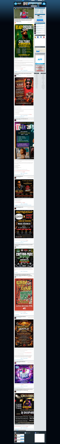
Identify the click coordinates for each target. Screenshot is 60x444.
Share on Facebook (25, 115)
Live (19, 174)
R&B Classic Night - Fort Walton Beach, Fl (21, 118)
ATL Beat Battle (18, 437)
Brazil (19, 71)
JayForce (43, 80)
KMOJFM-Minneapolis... (42, 9)
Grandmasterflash (17, 314)
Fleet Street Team (21, 242)
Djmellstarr (16, 272)
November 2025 (36, 81)
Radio (22, 359)
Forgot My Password (19, 0)
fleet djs (16, 359)
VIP (18, 174)
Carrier (24, 71)
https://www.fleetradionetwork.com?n (28, 352)
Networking (16, 205)
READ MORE (30, 114)
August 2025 (37, 84)
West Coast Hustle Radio (19, 359)
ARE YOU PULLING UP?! (19, 176)
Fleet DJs (19, 242)
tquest (19, 362)
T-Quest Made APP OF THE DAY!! (20, 361)
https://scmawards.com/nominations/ (18, 426)
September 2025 (36, 83)
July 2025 (37, 85)
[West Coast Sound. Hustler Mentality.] (24, 347)
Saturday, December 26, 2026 (38, 30)
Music (15, 174)
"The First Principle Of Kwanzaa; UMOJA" (39, 24)
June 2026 (37, 75)
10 (24, 430)
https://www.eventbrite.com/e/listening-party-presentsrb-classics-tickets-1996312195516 (22, 170)
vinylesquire (20, 246)
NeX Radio (43, 84)
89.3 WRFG (43, 75)
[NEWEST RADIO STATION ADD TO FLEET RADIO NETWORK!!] (24, 105)
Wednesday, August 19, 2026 (38, 32)
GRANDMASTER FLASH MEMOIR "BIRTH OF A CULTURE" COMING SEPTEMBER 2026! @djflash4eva (23, 275)
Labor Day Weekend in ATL (19, 207)
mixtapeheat (20, 75)
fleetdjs (19, 177)
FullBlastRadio (40, 16)
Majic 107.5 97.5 (43, 82)
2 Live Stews (43, 74)
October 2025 (37, 82)
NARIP (43, 83)
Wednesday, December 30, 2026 (39, 28)
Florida (23, 174)
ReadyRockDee (16, 71)
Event (17, 174)
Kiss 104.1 (43, 81)
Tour (26, 71)
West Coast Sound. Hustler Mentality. (20, 316)
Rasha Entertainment (43, 85)
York (29, 71)
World (25, 71)
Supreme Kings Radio (37, 9)
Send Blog (21, 115)
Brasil (20, 71)
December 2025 (36, 80)
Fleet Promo (16, 242)
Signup (16, 0)
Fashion (21, 174)
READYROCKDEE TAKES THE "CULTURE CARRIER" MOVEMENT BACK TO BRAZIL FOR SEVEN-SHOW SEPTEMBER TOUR (23, 20)
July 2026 (37, 74)
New (28, 71)
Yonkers (32, 71)
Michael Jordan (18, 434)
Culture (22, 71)
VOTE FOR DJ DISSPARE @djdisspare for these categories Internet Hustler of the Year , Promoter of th (24, 390)
